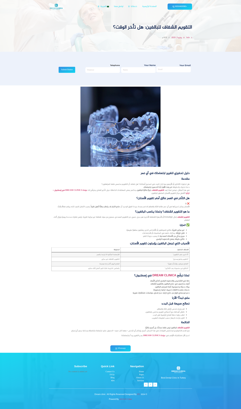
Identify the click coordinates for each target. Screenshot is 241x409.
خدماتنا (134, 6)
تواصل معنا (118, 6)
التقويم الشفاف (158, 190)
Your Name (150, 65)
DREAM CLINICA (164, 275)
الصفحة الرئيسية (149, 6)
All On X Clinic (125, 399)
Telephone (115, 65)
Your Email (185, 65)
